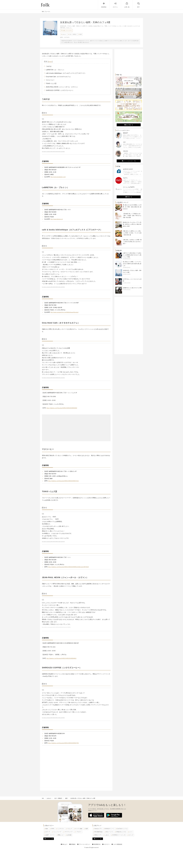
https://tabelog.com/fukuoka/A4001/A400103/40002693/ (61, 408)
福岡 (81, 34)
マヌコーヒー (50, 80)
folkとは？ (64, 844)
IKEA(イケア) (98, 835)
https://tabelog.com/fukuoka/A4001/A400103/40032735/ (63, 743)
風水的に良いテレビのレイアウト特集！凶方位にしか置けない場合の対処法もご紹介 (132, 224)
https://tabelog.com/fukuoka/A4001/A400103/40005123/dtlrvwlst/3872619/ (68, 567)
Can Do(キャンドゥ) (122, 828)
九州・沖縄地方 (73, 34)
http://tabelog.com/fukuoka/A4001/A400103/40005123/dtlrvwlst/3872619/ (53, 541)
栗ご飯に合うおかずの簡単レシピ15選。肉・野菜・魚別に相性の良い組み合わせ (132, 206)
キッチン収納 (78, 828)
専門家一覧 (129, 196)
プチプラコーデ (69, 831)
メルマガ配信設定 (117, 844)
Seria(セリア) (98, 828)
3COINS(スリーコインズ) (118, 835)
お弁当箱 (69, 835)
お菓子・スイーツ (50, 835)
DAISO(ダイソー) (109, 828)
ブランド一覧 (98, 838)
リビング (69, 828)
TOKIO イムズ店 (51, 83)
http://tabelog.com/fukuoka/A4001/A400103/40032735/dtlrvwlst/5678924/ (53, 717)
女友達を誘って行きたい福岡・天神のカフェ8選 (132, 272)
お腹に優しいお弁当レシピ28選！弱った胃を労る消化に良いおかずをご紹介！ (132, 241)
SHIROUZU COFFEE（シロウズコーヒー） (60, 90)
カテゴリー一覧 (49, 838)
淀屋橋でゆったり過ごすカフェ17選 (132, 288)
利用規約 (73, 844)
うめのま (49, 66)
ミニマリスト (60, 828)
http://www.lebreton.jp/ (57, 219)
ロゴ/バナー (106, 844)
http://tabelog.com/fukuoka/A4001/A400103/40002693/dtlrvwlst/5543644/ (53, 377)
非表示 (50, 61)
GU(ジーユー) (109, 831)
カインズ (131, 835)
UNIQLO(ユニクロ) (121, 831)
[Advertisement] (76, 427)
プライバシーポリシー (84, 844)
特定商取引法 (96, 844)
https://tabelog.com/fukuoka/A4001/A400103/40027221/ (63, 481)
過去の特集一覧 (129, 124)
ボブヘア (47, 831)
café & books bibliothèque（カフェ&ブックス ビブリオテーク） (66, 73)
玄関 (86, 828)
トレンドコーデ (57, 831)
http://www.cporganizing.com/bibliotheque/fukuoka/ (64, 312)
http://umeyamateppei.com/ (58, 177)
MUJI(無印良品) (99, 831)
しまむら (107, 835)
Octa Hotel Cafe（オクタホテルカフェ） (59, 76)
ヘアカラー (78, 831)
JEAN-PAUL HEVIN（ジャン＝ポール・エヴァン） (62, 87)
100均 (52, 828)
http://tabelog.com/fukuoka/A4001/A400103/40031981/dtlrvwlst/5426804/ (53, 151)
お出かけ (64, 34)
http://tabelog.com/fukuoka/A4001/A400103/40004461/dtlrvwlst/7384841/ (56, 627)
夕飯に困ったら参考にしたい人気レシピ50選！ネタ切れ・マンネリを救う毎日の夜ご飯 (132, 233)
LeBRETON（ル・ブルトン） (55, 70)
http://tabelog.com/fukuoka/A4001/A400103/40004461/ (61, 658)
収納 (46, 828)
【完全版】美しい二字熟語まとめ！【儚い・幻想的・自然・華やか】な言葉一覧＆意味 (132, 215)
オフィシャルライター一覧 (129, 160)
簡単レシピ (61, 835)
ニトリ (130, 831)
